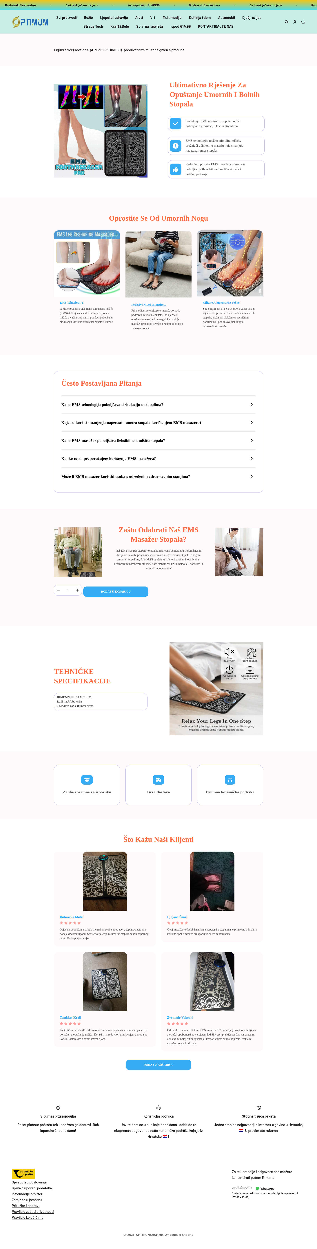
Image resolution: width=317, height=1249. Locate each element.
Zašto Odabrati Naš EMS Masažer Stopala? (158, 534)
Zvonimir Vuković (180, 1017)
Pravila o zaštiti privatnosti (33, 1211)
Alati (139, 17)
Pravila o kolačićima (27, 1217)
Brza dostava (158, 792)
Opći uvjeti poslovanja (29, 1182)
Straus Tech (93, 26)
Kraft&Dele (119, 26)
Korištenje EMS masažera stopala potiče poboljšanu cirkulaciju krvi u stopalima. (213, 123)
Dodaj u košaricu (116, 591)
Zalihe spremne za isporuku (87, 792)
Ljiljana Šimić (177, 917)
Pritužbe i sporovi (25, 1205)
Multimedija (172, 17)
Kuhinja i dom (200, 17)
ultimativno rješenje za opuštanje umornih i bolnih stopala (215, 94)
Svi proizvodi (66, 17)
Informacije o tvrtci (27, 1194)
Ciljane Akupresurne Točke (221, 302)
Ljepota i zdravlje (114, 17)
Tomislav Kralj (70, 1017)
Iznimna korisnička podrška (230, 792)
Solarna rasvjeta (149, 26)
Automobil (226, 17)
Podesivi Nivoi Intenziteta (148, 304)
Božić (88, 17)
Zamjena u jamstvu (27, 1199)
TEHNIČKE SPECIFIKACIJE (82, 676)
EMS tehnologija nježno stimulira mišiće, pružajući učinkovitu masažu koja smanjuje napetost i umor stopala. (214, 145)
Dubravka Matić (71, 917)
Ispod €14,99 (180, 26)
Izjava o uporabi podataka (32, 1188)
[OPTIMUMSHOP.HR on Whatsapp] (264, 1188)
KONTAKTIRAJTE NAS (216, 26)
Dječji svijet (251, 17)
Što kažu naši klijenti (158, 839)
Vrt (152, 17)
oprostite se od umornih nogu (158, 218)
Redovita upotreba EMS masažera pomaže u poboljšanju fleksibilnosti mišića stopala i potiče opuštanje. (215, 169)
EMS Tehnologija (71, 302)
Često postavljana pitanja (101, 383)
